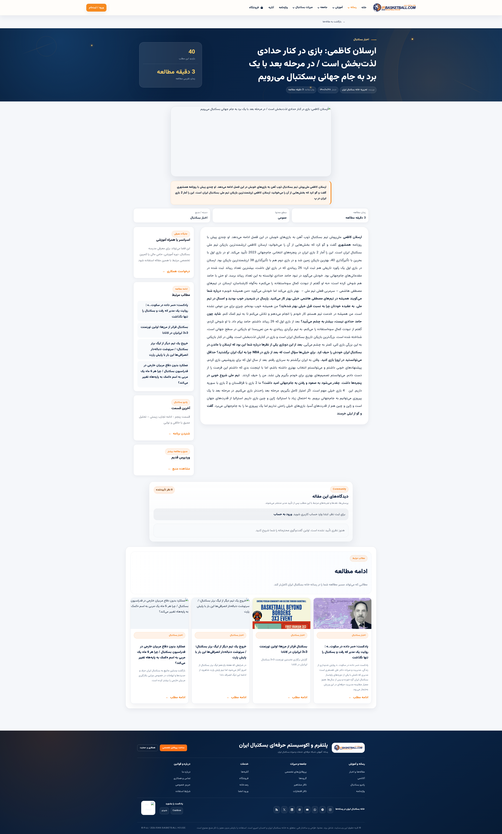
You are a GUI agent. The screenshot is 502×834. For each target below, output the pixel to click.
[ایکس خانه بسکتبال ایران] (284, 809)
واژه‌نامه (283, 7)
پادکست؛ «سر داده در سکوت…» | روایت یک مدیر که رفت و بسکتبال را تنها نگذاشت (165, 311)
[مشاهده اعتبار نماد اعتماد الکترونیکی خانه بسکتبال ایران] (148, 808)
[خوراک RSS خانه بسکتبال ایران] (277, 809)
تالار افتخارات (300, 791)
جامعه (323, 7)
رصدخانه (243, 785)
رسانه (353, 7)
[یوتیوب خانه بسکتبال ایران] (307, 809)
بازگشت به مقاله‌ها (332, 22)
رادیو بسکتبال (357, 785)
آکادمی (361, 778)
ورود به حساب (283, 514)
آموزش (339, 7)
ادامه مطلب (360, 697)
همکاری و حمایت (147, 747)
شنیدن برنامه (181, 433)
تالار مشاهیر (300, 785)
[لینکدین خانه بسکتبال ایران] (292, 809)
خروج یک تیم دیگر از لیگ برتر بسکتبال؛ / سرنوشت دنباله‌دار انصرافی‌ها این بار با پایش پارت (168, 349)
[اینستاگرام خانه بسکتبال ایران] (330, 809)
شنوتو (164, 810)
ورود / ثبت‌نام (96, 8)
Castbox (177, 810)
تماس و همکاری (182, 778)
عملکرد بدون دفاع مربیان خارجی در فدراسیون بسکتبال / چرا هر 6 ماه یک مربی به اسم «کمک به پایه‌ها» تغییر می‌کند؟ (164, 374)
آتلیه (271, 7)
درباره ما (186, 772)
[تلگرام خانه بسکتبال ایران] (322, 809)
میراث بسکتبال (304, 7)
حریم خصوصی (182, 785)
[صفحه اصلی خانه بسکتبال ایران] (348, 748)
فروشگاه (243, 778)
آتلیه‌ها (244, 772)
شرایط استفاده (183, 791)
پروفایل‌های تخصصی (296, 772)
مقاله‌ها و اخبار (357, 772)
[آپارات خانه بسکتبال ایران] (299, 809)
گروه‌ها (303, 778)
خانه (363, 7)
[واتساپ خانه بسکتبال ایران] (315, 809)
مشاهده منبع (181, 468)
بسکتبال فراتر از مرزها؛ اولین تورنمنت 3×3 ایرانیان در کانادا (164, 330)
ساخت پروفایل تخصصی (173, 747)
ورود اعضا (243, 791)
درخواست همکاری (178, 271)
